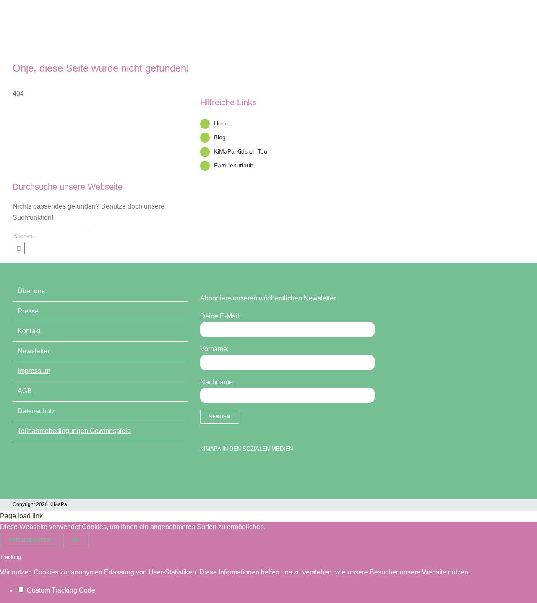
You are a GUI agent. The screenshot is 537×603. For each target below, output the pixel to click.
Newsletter (34, 351)
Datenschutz (36, 411)
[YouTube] (219, 470)
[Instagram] (233, 470)
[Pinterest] (248, 470)
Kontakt (29, 330)
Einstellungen (30, 540)
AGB (25, 390)
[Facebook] (204, 470)
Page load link (21, 515)
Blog (220, 137)
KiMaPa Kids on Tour (241, 151)
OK (76, 540)
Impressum (34, 370)
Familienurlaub (233, 165)
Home (222, 123)
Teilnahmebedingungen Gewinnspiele (74, 430)
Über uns (31, 291)
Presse (28, 311)
